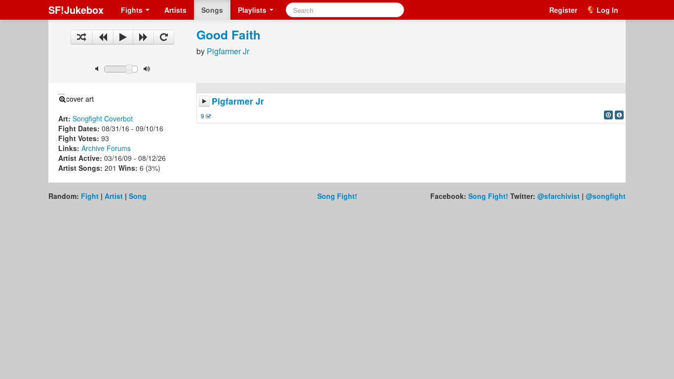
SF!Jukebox (76, 9)
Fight (90, 196)
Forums (119, 148)
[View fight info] (619, 115)
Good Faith (228, 34)
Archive (93, 148)
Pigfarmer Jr (228, 51)
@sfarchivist (558, 196)
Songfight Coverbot (103, 118)
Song (138, 196)
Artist (114, 196)
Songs (212, 10)
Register (563, 10)
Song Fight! (337, 196)
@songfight (606, 196)
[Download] (608, 115)
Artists (175, 10)
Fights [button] (133, 10)
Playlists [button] (253, 10)
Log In (607, 10)
